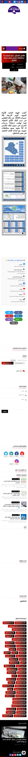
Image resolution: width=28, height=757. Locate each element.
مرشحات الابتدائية (20, 686)
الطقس (12, 67)
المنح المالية (13, 659)
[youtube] (10, 2)
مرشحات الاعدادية (8, 686)
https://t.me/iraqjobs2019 (20, 266)
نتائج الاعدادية (10, 709)
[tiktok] (12, 2)
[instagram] (20, 2)
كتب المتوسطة (20, 683)
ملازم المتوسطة (20, 696)
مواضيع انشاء (9, 696)
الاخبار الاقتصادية (20, 643)
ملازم (9, 689)
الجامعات (22, 653)
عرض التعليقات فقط (19, 363)
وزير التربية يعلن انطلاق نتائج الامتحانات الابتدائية (12, 518)
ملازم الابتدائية (20, 692)
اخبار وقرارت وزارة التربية (18, 629)
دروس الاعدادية (20, 666)
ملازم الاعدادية (10, 692)
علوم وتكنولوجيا (11, 669)
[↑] (14, 750)
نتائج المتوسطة (6, 716)
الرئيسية (21, 49)
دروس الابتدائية (13, 663)
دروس (22, 663)
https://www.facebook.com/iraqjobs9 (17, 286)
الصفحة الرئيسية (20, 67)
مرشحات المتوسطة (19, 689)
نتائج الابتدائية (21, 709)
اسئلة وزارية (9, 636)
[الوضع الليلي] (24, 753)
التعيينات (12, 649)
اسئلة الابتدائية (20, 633)
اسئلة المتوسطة (20, 636)
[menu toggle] (25, 2)
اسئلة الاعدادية (9, 633)
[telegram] (15, 2)
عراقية (24, 744)
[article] (14, 332)
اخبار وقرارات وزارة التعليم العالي (16, 626)
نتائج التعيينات (10, 712)
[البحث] (3, 2)
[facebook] (17, 2)
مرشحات (11, 683)
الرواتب (14, 653)
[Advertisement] (14, 30)
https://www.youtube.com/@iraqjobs (17, 291)
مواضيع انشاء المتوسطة (18, 706)
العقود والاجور (9, 656)
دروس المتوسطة (9, 666)
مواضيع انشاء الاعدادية (18, 702)
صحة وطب (21, 669)
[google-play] (22, 2)
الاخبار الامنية (9, 643)
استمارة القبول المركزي (18, 639)
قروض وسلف (11, 673)
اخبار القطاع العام (8, 623)
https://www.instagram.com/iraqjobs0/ (17, 296)
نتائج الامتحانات (20, 712)
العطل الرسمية (20, 656)
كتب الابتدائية (21, 679)
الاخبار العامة (21, 649)
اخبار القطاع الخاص (20, 623)
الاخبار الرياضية (20, 646)
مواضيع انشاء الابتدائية (19, 699)
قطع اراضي (21, 676)
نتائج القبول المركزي (19, 716)
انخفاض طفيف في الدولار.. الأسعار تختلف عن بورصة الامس (14, 740)
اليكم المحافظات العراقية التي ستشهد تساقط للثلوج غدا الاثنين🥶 (11, 506)
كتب (14, 676)
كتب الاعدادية (10, 679)
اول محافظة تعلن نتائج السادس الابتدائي (12, 482)
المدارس (22, 659)
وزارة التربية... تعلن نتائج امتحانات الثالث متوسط (11, 494)
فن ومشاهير (21, 673)
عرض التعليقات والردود (7, 363)
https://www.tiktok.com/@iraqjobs (18, 301)
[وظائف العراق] (14, 10)
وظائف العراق (8, 752)
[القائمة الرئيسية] (4, 48)
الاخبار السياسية (9, 646)
